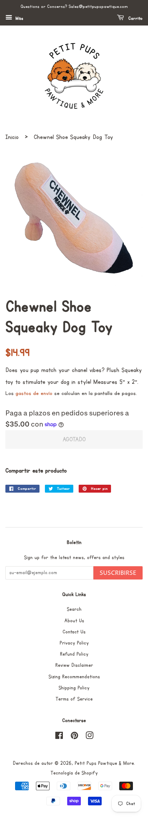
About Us (74, 621)
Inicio (12, 137)
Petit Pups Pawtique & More (104, 763)
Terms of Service (74, 699)
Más (18, 18)
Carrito (135, 18)
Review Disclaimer (74, 665)
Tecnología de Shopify (74, 773)
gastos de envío (33, 393)
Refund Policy (74, 654)
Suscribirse (118, 573)
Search (74, 609)
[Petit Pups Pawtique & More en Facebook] (59, 737)
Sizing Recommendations (74, 677)
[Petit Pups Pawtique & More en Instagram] (89, 737)
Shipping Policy (74, 688)
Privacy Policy (74, 643)
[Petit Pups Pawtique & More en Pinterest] (74, 737)
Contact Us (74, 632)
